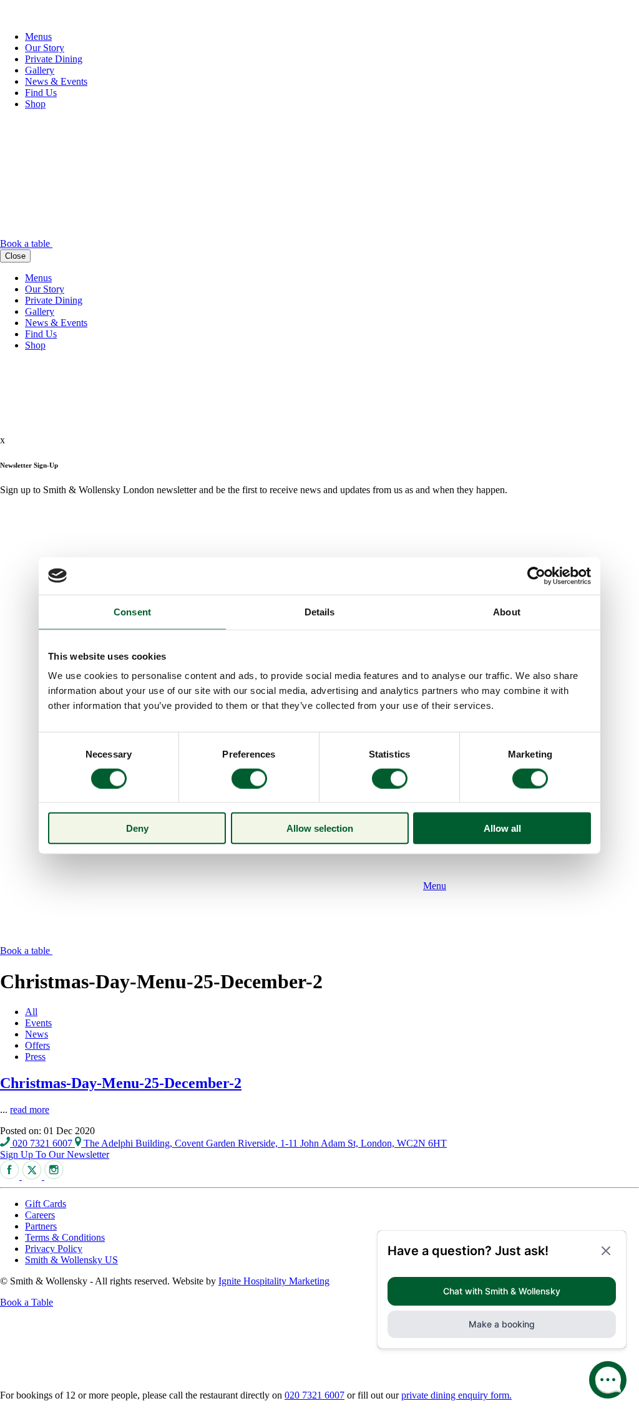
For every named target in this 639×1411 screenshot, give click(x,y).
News (36, 1034)
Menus (38, 36)
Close (15, 256)
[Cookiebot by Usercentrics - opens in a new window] (536, 575)
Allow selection (319, 828)
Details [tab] (320, 611)
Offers (37, 1045)
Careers (40, 1215)
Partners (41, 1226)
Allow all (502, 828)
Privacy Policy (53, 1248)
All (31, 1011)
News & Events (56, 81)
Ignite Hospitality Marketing (273, 1281)
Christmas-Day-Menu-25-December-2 (120, 1083)
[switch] (249, 778)
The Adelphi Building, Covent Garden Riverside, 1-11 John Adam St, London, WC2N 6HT (264, 1143)
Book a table (26, 243)
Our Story (44, 47)
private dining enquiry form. (456, 1395)
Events (38, 1023)
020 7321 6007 (42, 1143)
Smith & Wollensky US (71, 1259)
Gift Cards (45, 1203)
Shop (35, 104)
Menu (434, 885)
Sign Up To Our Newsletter (54, 1154)
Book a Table (26, 1302)
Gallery (39, 70)
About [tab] (506, 611)
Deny (137, 828)
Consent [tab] (132, 611)
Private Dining (53, 59)
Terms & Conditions (65, 1237)
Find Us (41, 92)
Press (35, 1056)
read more (29, 1109)
